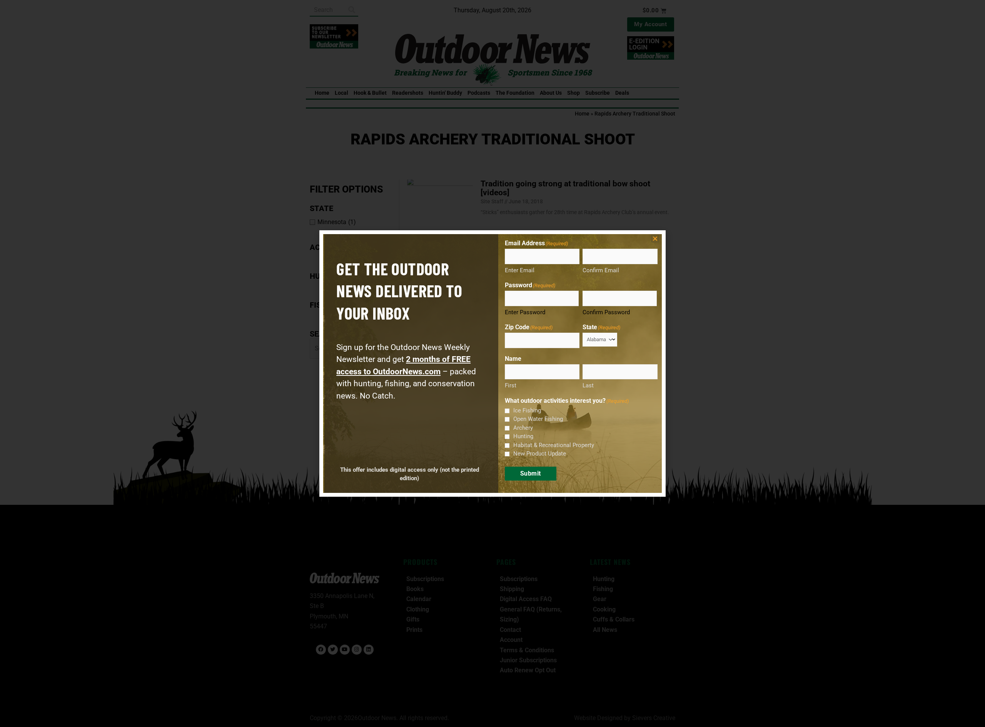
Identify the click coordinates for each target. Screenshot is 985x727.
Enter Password (525, 312)
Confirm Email (601, 270)
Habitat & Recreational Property (553, 445)
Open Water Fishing (538, 418)
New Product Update (539, 453)
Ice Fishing (527, 410)
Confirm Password (606, 312)
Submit (530, 473)
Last (588, 385)
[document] (492, 363)
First (510, 385)
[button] (655, 238)
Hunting (523, 436)
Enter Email (519, 270)
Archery (523, 427)
